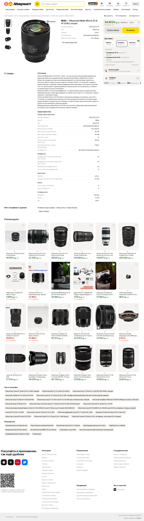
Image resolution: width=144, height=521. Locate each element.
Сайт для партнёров (83, 499)
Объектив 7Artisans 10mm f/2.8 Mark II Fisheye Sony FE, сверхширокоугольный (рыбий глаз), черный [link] (38, 376)
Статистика (9, 517)
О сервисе (80, 464)
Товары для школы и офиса (51, 492)
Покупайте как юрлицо (84, 461)
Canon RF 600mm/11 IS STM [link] (14, 376)
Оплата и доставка (83, 457)
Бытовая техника (48, 461)
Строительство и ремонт (50, 502)
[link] (22, 391)
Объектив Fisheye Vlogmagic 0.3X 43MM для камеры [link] (128, 335)
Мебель (44, 457)
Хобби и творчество (49, 483)
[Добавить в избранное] (23, 225)
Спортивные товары (49, 495)
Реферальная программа (122, 457)
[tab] (10, 9)
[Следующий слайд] (54, 41)
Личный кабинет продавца (86, 489)
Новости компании (120, 454)
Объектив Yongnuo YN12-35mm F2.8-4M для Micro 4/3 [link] (82, 376)
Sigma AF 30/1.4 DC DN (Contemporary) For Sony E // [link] (83, 335)
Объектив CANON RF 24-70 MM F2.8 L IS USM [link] (127, 254)
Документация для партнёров (87, 495)
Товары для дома (47, 473)
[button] (69, 42)
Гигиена (44, 464)
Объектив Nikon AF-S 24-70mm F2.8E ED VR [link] (82, 254)
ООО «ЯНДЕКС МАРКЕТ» (132, 515)
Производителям (120, 461)
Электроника (46, 467)
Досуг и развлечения (49, 454)
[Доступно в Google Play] (11, 465)
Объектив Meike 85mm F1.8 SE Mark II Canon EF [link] (15, 335)
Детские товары (47, 505)
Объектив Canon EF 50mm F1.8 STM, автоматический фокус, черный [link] (105, 335)
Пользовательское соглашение (27, 517)
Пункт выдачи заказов (121, 464)
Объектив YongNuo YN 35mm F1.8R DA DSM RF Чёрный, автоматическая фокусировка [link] (60, 335)
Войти (135, 4)
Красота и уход (47, 480)
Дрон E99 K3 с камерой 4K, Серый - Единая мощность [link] (83, 293)
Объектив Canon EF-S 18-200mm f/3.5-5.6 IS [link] (105, 376)
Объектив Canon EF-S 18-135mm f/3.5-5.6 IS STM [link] (37, 254)
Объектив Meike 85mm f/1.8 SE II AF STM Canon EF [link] (60, 293)
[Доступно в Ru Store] (25, 465)
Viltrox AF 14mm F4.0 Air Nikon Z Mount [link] (37, 335)
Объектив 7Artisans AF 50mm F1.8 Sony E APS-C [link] (104, 293)
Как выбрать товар (83, 454)
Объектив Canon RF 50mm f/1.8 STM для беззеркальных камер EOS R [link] (15, 254)
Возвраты (80, 467)
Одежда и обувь (47, 470)
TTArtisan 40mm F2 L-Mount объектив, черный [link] (37, 293)
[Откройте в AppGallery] (18, 465)
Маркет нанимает (120, 467)
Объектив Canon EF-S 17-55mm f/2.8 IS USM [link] (59, 254)
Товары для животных (49, 499)
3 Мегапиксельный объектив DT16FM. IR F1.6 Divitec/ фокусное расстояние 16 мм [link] (128, 294)
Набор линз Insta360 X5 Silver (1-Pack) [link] (14, 293)
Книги (44, 489)
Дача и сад (45, 486)
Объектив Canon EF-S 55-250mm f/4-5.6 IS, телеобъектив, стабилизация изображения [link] (127, 376)
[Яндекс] (138, 518)
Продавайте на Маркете (85, 492)
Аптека (44, 476)
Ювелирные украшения (50, 508)
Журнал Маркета (82, 470)
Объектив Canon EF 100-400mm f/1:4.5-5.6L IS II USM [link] (104, 254)
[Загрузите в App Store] (4, 465)
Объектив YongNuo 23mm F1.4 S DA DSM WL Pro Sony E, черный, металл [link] (60, 376)
